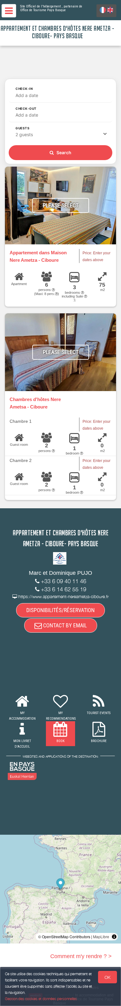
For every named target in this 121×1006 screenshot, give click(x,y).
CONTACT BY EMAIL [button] (64, 625)
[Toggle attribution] (114, 936)
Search (63, 152)
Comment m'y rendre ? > (81, 956)
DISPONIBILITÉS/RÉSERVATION (60, 610)
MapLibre (101, 936)
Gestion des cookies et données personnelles (41, 998)
